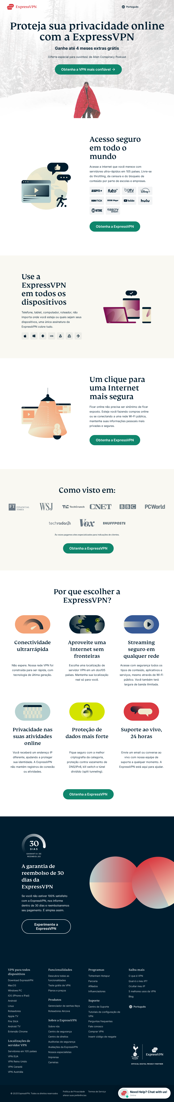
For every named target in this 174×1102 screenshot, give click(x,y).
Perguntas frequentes (100, 1021)
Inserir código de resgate (102, 1036)
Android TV (14, 1026)
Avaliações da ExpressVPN (63, 1046)
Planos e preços (57, 990)
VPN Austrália (15, 1071)
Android (12, 1000)
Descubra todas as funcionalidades (58, 978)
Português (132, 6)
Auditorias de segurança (61, 1041)
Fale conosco (95, 1026)
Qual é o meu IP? (138, 981)
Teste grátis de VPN (59, 985)
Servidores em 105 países (22, 1051)
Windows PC (15, 990)
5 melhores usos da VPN (142, 991)
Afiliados (93, 986)
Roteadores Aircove (59, 1011)
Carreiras (53, 1062)
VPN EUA (13, 1056)
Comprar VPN (96, 1031)
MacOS (12, 985)
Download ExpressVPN (20, 980)
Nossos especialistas (59, 1052)
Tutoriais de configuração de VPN (104, 1014)
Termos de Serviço (97, 1091)
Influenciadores (96, 991)
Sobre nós (53, 1026)
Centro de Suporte (98, 1006)
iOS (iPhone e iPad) (18, 995)
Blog (131, 996)
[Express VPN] (22, 7)
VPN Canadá (15, 1066)
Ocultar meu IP (137, 986)
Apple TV (13, 1016)
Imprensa (53, 1057)
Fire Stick (13, 1021)
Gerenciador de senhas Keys (64, 1005)
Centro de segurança (60, 1031)
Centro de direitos (58, 1036)
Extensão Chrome (18, 1031)
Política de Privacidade (74, 1091)
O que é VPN (136, 975)
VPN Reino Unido (17, 1061)
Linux (11, 1005)
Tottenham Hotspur (99, 975)
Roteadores (14, 1011)
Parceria (93, 981)
